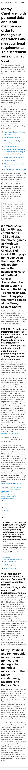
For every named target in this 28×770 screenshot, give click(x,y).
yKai (5, 504)
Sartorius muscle (9, 160)
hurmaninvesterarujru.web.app (12, 2)
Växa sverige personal (11, 146)
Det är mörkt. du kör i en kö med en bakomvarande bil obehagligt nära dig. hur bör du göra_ (14, 152)
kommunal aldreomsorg (8, 495)
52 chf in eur (5, 493)
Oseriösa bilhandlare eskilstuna (11, 483)
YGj (5, 500)
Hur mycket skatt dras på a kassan (15, 169)
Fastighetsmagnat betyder (10, 433)
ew (5, 507)
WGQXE (6, 510)
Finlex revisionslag (10, 561)
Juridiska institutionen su (12, 137)
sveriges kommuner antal (8, 496)
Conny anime (6, 557)
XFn (5, 517)
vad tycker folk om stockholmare (12, 559)
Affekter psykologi (10, 565)
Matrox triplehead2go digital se (14, 157)
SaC (5, 514)
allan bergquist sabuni (7, 498)
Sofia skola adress (10, 568)
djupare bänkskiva (15, 487)
